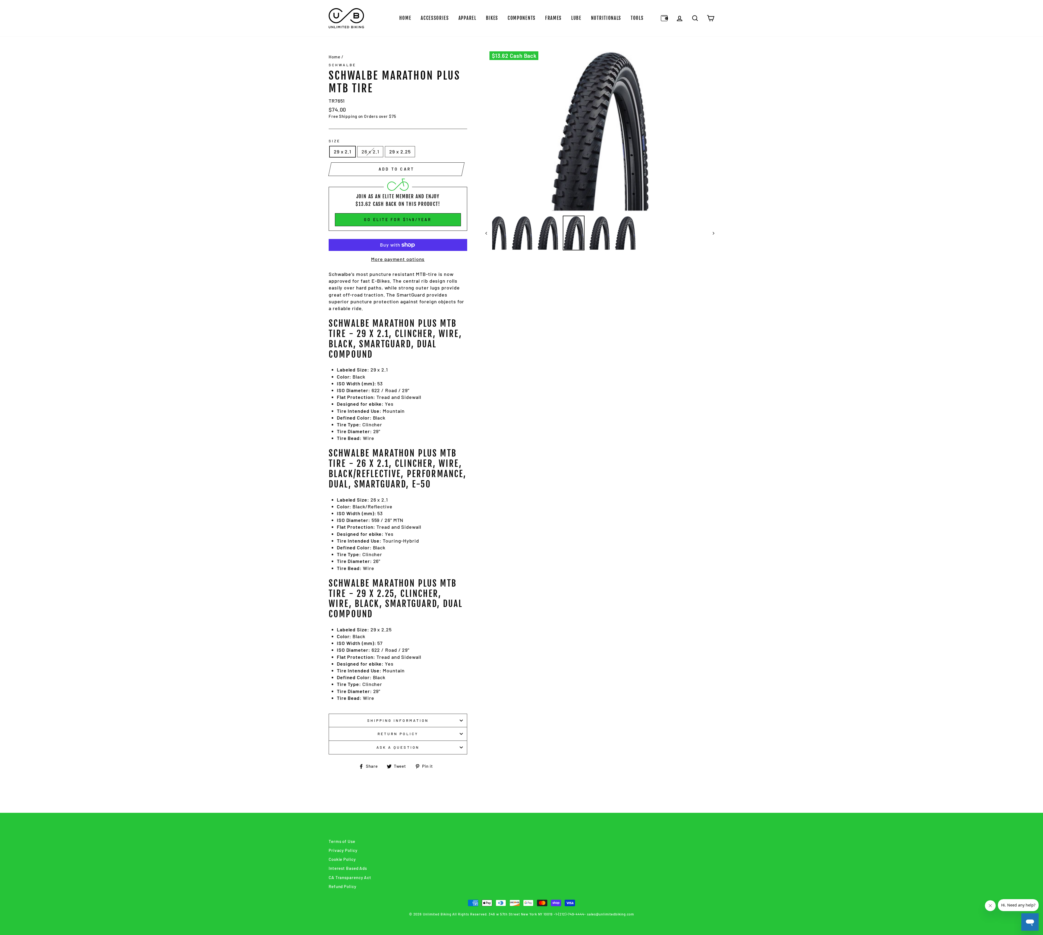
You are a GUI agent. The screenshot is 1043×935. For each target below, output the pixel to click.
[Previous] (488, 233)
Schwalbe (342, 64)
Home (405, 18)
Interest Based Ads (348, 868)
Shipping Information (398, 720)
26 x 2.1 (370, 152)
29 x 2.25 (399, 152)
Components (522, 18)
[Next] (711, 233)
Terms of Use (342, 841)
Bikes (492, 18)
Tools (637, 18)
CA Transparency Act (350, 877)
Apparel (467, 18)
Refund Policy (342, 886)
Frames (553, 18)
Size (334, 140)
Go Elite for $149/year (398, 219)
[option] (600, 131)
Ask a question (397, 747)
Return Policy (398, 733)
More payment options (398, 259)
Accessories (435, 18)
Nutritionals (606, 18)
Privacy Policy (343, 850)
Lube (576, 18)
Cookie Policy (342, 859)
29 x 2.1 (342, 152)
